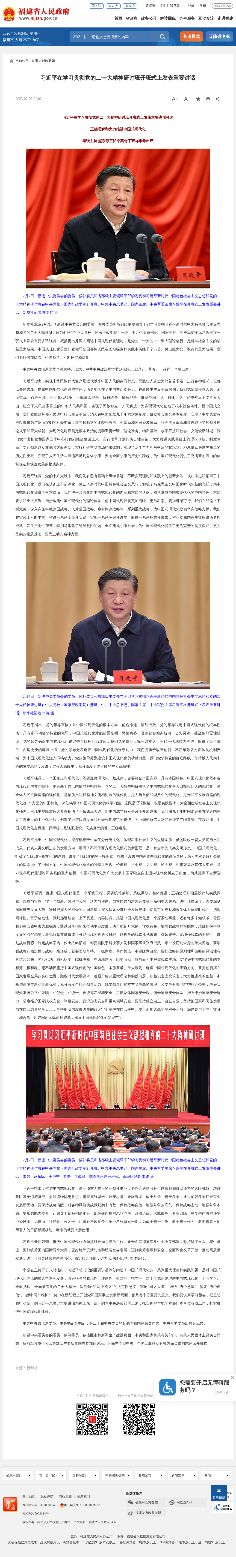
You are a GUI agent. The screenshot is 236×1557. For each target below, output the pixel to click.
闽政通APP (180, 1502)
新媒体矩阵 (134, 1493)
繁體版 (150, 5)
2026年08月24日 (16, 33)
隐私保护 (47, 1496)
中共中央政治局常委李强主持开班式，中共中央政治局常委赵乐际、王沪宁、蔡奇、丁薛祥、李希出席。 (103, 369)
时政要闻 (48, 61)
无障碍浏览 (219, 36)
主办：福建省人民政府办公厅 (91, 1536)
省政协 (130, 6)
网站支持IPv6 (222, 6)
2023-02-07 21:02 (28, 99)
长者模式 (191, 36)
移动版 (175, 5)
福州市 (21, 40)
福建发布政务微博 (144, 1513)
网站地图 (65, 1496)
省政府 (132, 18)
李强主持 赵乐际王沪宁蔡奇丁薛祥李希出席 (118, 141)
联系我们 (83, 1496)
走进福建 (225, 18)
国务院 (96, 6)
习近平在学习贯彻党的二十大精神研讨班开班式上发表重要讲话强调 (118, 117)
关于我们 (28, 1496)
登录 (191, 5)
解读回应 (168, 18)
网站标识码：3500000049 (39, 1505)
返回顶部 (218, 1498)
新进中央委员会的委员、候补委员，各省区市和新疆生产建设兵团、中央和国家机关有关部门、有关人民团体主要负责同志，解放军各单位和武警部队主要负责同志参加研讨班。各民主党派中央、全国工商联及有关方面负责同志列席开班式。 (118, 1339)
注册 (203, 5)
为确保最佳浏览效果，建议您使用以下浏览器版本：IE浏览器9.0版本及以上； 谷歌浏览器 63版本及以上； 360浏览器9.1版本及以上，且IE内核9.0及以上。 (118, 1542)
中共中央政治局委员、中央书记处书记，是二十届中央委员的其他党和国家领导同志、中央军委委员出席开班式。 (111, 1323)
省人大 (113, 6)
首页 (118, 18)
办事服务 (187, 18)
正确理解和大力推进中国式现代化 (118, 129)
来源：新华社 (26, 1368)
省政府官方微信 (143, 1502)
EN (162, 5)
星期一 (35, 33)
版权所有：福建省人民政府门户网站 (46, 1522)
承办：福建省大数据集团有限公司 (141, 1536)
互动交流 (206, 18)
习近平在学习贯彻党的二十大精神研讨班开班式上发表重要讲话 (118, 78)
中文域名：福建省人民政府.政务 (95, 1522)
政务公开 (149, 18)
